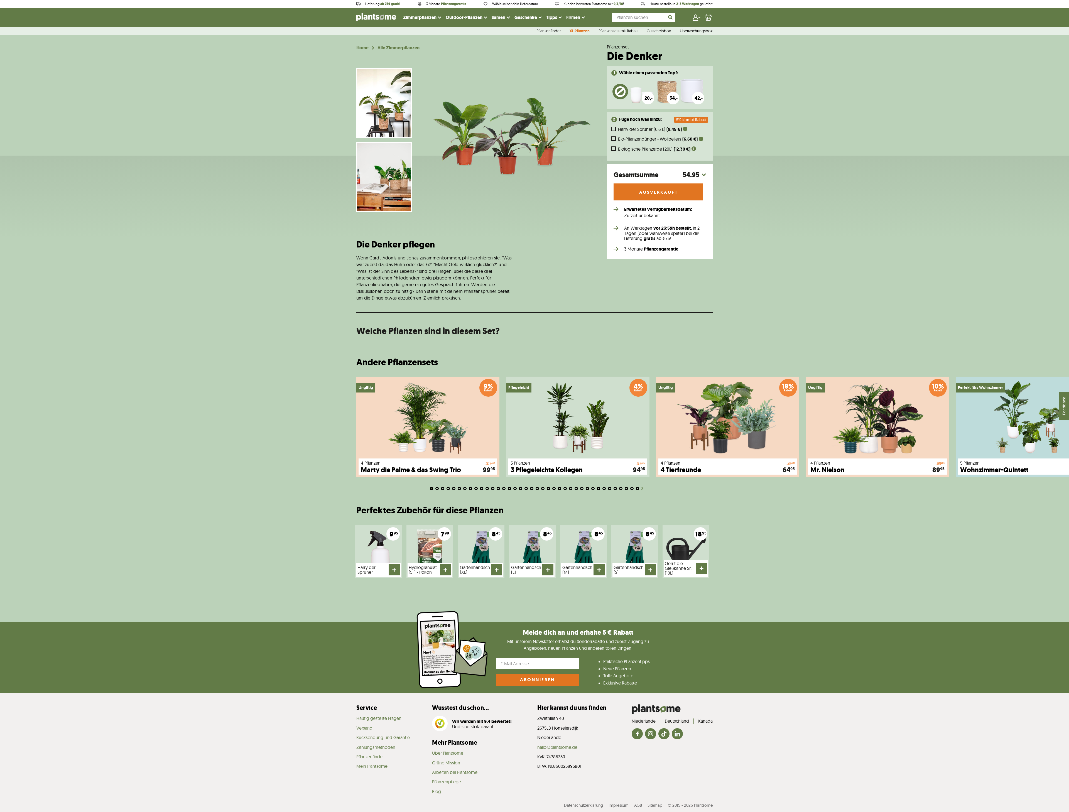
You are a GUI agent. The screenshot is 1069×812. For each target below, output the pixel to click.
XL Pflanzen (580, 31)
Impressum (619, 805)
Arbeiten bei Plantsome (454, 772)
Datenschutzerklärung (583, 805)
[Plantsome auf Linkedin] (677, 734)
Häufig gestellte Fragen (378, 718)
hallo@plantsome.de (557, 747)
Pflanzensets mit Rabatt (618, 31)
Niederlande (644, 721)
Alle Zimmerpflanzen (398, 47)
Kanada (705, 721)
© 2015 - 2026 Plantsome (690, 805)
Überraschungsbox (696, 31)
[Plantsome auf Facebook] (637, 734)
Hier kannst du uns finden (571, 708)
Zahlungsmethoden (375, 747)
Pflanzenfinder (548, 31)
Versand (364, 728)
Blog (436, 791)
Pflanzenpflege (446, 781)
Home (362, 47)
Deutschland (677, 721)
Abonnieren (537, 680)
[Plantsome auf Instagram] (650, 734)
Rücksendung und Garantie (383, 737)
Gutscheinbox (659, 31)
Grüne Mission (446, 763)
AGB (638, 805)
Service (366, 708)
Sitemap (655, 805)
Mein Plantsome (372, 766)
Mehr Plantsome (454, 743)
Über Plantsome (447, 753)
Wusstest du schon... (460, 708)
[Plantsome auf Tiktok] (664, 734)
